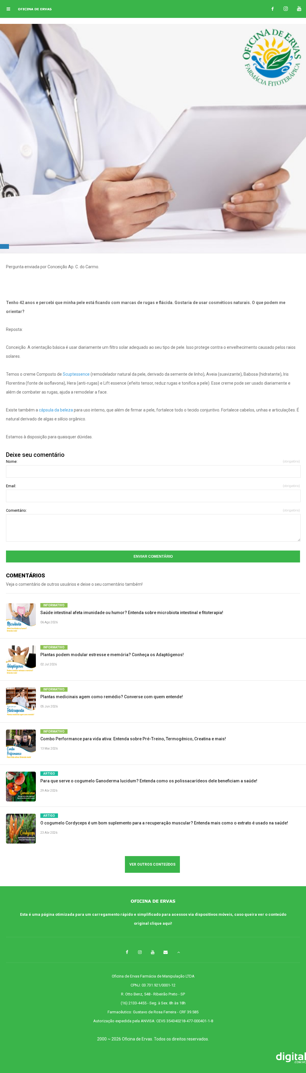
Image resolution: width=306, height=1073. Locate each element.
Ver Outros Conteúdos (152, 864)
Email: (153, 486)
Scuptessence (76, 374)
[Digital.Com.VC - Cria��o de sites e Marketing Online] (153, 1058)
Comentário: (153, 510)
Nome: (153, 461)
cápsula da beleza (56, 410)
